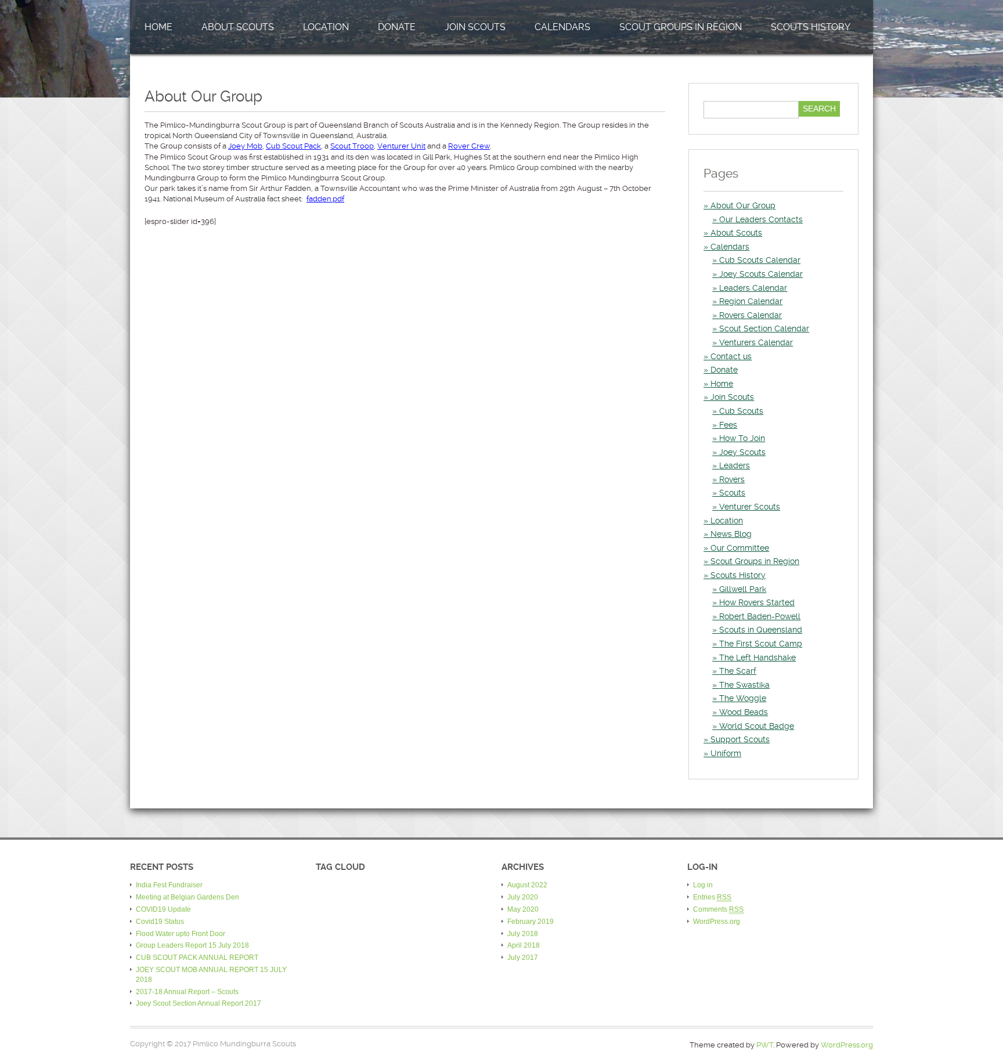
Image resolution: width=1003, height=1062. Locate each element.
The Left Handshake (757, 657)
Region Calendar (750, 301)
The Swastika (744, 684)
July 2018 (522, 934)
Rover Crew (469, 146)
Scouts (732, 492)
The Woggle (742, 698)
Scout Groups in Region (680, 26)
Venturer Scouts (749, 506)
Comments (718, 909)
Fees (728, 424)
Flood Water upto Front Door (180, 934)
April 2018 (523, 945)
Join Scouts (475, 26)
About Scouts (237, 26)
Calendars (562, 26)
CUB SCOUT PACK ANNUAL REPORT (197, 957)
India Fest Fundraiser (169, 885)
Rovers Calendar (750, 315)
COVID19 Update (163, 909)
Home (158, 26)
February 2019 (530, 921)
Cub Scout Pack (293, 146)
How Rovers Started (757, 602)
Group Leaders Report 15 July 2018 (192, 945)
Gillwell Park (742, 589)
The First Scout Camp (760, 643)
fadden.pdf (325, 198)
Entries (712, 897)
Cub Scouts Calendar (759, 260)
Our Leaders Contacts (761, 219)
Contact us (731, 356)
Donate (397, 26)
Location (326, 26)
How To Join (742, 438)
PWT (764, 1045)
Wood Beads (743, 712)
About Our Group (742, 205)
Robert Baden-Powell (759, 616)
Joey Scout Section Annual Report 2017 (198, 1003)
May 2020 (523, 909)
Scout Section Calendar (764, 328)
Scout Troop (352, 146)
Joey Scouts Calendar (761, 274)
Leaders (734, 465)
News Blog (731, 534)
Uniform (725, 753)
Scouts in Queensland (760, 629)
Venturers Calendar (756, 342)
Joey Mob (245, 146)
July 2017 (522, 957)
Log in (703, 885)
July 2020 (522, 897)
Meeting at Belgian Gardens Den (187, 897)
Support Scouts (740, 739)
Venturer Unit (401, 146)
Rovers (732, 479)
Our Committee (739, 547)
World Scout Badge (756, 726)
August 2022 (527, 885)
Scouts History (810, 26)
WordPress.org (716, 921)
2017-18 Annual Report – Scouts (187, 992)
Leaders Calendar (753, 287)
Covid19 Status (160, 921)
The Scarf (737, 671)
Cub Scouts (741, 411)
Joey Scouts (742, 452)
